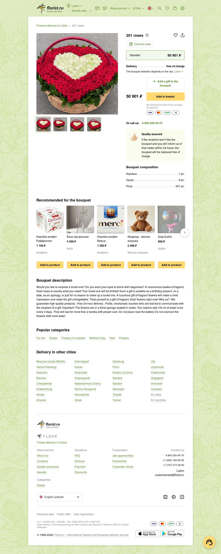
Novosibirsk (82, 394)
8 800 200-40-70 (152, 123)
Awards (41, 472)
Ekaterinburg (44, 389)
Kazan (79, 367)
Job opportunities (122, 455)
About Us (42, 455)
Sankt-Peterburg (46, 367)
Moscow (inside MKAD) (50, 361)
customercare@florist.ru (169, 475)
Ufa (153, 361)
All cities (156, 394)
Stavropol (118, 389)
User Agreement (84, 514)
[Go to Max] (182, 496)
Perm (116, 367)
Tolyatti (117, 394)
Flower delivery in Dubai (52, 442)
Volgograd (157, 378)
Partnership (119, 461)
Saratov (117, 383)
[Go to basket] (174, 8)
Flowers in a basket (73, 338)
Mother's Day (97, 338)
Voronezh (156, 383)
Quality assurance (48, 467)
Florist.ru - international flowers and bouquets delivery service (91, 535)
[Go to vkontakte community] (165, 496)
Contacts (42, 461)
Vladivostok (158, 372)
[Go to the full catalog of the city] (50, 8)
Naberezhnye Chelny (88, 383)
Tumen (117, 400)
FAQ (77, 455)
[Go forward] (116, 74)
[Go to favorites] (167, 8)
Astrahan (41, 372)
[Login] (182, 8)
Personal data (45, 514)
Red (112, 338)
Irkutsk (40, 394)
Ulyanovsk (157, 367)
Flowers (124, 338)
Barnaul (41, 378)
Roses (53, 338)
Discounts (81, 472)
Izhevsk (41, 400)
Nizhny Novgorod (85, 389)
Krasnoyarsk (82, 378)
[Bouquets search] (159, 8)
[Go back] (38, 74)
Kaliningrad (82, 361)
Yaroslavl (156, 389)
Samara (117, 378)
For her (40, 338)
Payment (80, 467)
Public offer (64, 514)
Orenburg (118, 361)
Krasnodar (81, 372)
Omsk (78, 400)
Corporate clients (122, 467)
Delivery (80, 461)
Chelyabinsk (44, 383)
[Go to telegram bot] (173, 496)
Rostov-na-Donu (123, 372)
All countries (158, 400)
